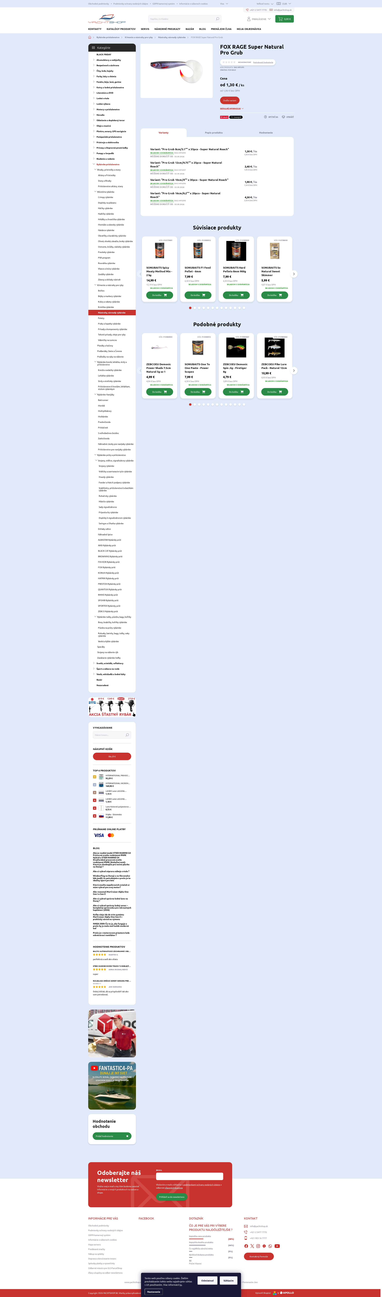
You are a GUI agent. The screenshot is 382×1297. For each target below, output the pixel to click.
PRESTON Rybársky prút (109, 583)
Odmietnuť (207, 1280)
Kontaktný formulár (259, 1256)
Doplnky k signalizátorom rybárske (115, 517)
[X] (252, 1245)
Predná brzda (104, 422)
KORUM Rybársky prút (108, 572)
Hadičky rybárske (106, 213)
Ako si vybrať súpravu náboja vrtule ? (111, 871)
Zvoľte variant (229, 100)
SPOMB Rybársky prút (108, 600)
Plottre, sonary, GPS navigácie (111, 131)
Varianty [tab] (163, 132)
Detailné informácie (230, 108)
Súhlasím (229, 1280)
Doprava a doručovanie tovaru (102, 1258)
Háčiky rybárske (105, 208)
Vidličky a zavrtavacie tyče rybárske (115, 471)
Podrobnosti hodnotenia (263, 62)
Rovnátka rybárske (106, 263)
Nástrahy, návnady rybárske (111, 312)
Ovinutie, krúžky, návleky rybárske (114, 246)
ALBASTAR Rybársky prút (109, 539)
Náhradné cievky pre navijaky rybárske (116, 444)
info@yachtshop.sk (259, 1226)
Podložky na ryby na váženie (110, 356)
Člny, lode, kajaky (105, 70)
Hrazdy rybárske (106, 477)
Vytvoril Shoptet (263, 1292)
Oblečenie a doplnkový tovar (111, 120)
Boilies (101, 290)
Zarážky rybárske (106, 274)
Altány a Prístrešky (106, 175)
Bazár (99, 679)
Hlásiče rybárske (106, 501)
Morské (101, 405)
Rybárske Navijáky (105, 394)
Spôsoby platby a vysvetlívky (101, 1263)
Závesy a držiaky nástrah (109, 279)
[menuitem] (96, 28)
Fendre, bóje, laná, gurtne (109, 81)
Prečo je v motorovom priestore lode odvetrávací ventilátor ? (111, 933)
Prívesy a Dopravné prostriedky (112, 147)
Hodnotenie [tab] (266, 132)
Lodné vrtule (103, 98)
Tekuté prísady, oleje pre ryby (111, 334)
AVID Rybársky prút (107, 545)
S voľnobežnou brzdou (108, 433)
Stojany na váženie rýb (107, 652)
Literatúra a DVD (105, 92)
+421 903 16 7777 (258, 1238)
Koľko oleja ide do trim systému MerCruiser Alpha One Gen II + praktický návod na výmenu (108, 916)
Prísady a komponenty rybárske (112, 329)
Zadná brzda (103, 438)
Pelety (101, 318)
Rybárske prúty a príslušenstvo (111, 455)
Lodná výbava (103, 103)
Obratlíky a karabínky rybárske (112, 235)
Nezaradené (102, 685)
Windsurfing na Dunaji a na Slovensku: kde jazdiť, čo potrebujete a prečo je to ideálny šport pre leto (112, 878)
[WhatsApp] (270, 1245)
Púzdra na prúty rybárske (109, 627)
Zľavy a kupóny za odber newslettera (105, 1272)
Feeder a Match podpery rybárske (114, 482)
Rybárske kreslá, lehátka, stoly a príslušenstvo (112, 363)
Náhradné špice (105, 534)
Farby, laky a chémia (106, 76)
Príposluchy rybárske (108, 512)
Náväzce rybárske (106, 230)
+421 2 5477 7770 (258, 1232)
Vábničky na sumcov (107, 340)
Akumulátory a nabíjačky (109, 60)
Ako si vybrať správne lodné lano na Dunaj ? (110, 899)
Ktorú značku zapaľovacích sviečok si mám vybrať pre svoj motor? (111, 885)
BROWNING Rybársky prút (110, 556)
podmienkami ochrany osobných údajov (201, 1184)
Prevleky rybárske (106, 252)
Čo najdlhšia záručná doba (201, 1248)
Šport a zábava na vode (108, 668)
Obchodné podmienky (98, 3)
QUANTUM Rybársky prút (110, 589)
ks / (112, 756)
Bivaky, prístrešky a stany (109, 169)
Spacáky (101, 646)
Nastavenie (153, 1291)
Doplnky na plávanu (107, 202)
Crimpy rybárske (105, 197)
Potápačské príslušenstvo (109, 136)
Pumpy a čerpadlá (105, 153)
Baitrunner (103, 400)
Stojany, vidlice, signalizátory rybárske (116, 460)
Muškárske (103, 416)
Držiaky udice (104, 528)
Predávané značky (96, 1249)
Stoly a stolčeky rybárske (109, 381)
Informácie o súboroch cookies (193, 3)
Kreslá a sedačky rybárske (110, 370)
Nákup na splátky (96, 1254)
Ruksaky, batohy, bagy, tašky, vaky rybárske (113, 634)
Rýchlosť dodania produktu (201, 1254)
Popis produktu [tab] (214, 132)
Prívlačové (103, 427)
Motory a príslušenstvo (108, 109)
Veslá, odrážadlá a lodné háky (111, 674)
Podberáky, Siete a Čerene (109, 351)
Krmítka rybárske (106, 307)
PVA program (104, 257)
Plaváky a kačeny (105, 345)
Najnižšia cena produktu (200, 1236)
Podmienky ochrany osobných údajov (130, 3)
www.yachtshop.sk (133, 1282)
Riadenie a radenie (106, 158)
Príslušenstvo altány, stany (110, 186)
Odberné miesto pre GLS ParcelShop (105, 1268)
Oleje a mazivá (104, 125)
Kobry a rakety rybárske (109, 301)
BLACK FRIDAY (104, 54)
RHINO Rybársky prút (108, 594)
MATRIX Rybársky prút (108, 578)
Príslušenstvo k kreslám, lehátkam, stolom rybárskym (114, 387)
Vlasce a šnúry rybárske (109, 268)
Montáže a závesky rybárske (111, 224)
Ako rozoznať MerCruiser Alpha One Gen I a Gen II (110, 892)
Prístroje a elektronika (108, 142)
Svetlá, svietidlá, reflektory (110, 663)
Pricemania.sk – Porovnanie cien (243, 1282)
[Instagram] (258, 1245)
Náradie (100, 114)
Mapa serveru (94, 1244)
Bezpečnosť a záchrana (108, 65)
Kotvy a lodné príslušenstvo (110, 87)
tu (181, 1284)
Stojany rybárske (106, 465)
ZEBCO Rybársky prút (108, 611)
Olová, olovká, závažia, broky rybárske (115, 241)
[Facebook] (246, 1245)
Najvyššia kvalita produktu (201, 1242)
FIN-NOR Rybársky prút (109, 561)
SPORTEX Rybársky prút (109, 605)
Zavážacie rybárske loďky (109, 657)
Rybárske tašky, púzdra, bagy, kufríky (114, 616)
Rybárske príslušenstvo (108, 164)
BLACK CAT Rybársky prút (110, 550)
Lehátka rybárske (106, 375)
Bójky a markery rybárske (109, 296)
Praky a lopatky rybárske (109, 323)
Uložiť (225, 117)
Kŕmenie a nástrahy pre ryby (110, 285)
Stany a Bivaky (104, 180)
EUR (284, 3)
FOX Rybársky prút (106, 567)
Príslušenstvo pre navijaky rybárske (114, 449)
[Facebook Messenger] (264, 1245)
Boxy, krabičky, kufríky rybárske (112, 622)
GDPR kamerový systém (164, 3)
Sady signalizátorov (108, 507)
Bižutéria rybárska (105, 191)
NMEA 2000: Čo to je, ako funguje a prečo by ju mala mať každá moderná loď (111, 926)
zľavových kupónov (174, 1187)
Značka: (228, 70)
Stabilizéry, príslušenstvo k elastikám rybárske (116, 489)
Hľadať (217, 18)
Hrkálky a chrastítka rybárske (111, 219)
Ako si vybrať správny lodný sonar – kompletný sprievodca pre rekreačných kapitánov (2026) (112, 907)
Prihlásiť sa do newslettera (171, 1196)
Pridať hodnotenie (104, 1136)
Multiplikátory (104, 411)
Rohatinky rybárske (108, 495)
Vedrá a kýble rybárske (108, 641)
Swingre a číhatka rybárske (111, 523)
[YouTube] (277, 1245)
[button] (190, 308)
